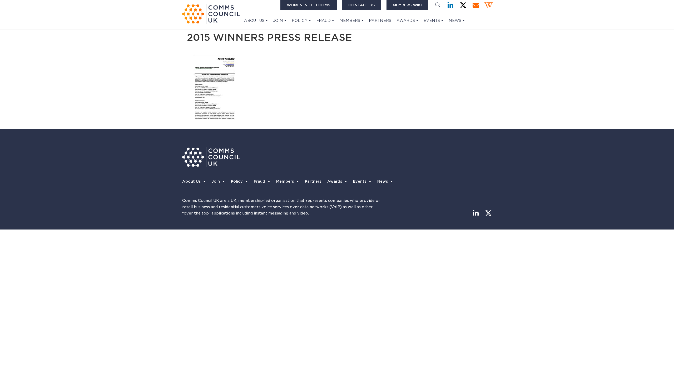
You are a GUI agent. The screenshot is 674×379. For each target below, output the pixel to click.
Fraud (323, 20)
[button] (437, 5)
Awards (406, 20)
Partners (380, 20)
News (455, 20)
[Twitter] (463, 5)
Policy (300, 20)
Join (278, 20)
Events (432, 20)
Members (349, 20)
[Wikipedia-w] (488, 5)
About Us (254, 20)
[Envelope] (476, 5)
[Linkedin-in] (450, 5)
